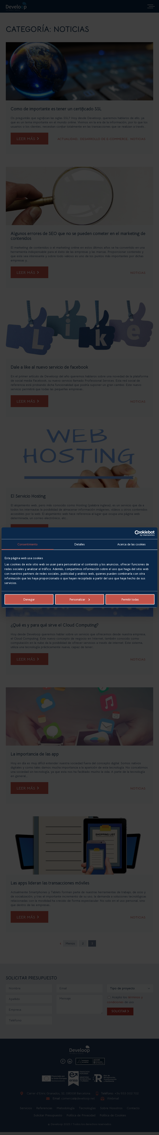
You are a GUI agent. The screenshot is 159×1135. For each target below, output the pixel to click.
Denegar (29, 599)
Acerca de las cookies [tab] (131, 544)
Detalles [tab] (79, 544)
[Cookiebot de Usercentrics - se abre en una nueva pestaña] (138, 533)
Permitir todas (130, 599)
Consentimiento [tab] (27, 544)
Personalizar (77, 599)
